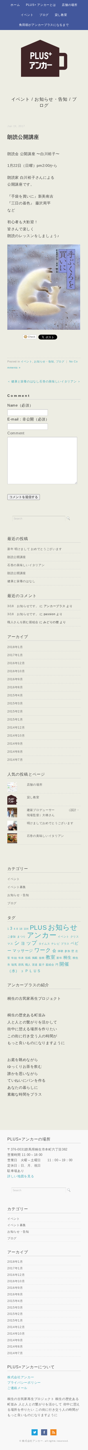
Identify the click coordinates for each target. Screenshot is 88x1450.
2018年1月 (15, 647)
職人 (28, 964)
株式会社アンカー (20, 1377)
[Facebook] (45, 1432)
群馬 (21, 964)
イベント (27, 15)
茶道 (35, 964)
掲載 (35, 957)
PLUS (38, 927)
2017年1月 (15, 655)
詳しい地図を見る (20, 1176)
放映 (41, 957)
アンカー (42, 935)
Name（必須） (20, 405)
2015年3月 (15, 703)
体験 (60, 951)
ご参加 (11, 936)
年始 (14, 957)
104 (26, 928)
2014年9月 (15, 743)
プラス (65, 943)
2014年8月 (15, 751)
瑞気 (14, 964)
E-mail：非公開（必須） (28, 419)
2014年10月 (16, 735)
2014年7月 (15, 759)
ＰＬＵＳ (33, 971)
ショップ (25, 943)
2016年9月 (15, 679)
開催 (64, 964)
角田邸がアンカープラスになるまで (44, 25)
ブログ (44, 15)
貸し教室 (61, 15)
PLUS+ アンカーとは (41, 5)
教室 (50, 957)
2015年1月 (15, 719)
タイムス (44, 943)
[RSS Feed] (53, 1432)
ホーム (15, 5)
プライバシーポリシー (24, 1382)
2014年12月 (16, 727)
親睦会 (50, 964)
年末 (21, 957)
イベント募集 (16, 887)
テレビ (55, 943)
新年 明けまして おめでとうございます (34, 549)
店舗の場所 (69, 5)
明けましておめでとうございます (50, 823)
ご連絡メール (17, 1388)
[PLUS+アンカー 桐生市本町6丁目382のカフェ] (44, 43)
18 (20, 928)
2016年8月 (15, 687)
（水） (13, 971)
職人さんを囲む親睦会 (22, 622)
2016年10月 (16, 671)
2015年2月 (15, 711)
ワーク (42, 950)
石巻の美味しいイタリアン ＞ (60, 381)
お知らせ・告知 (50, 99)
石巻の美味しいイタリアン (25, 565)
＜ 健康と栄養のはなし (23, 381)
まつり (21, 936)
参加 (67, 951)
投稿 (28, 957)
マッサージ (22, 951)
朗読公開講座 (16, 557)
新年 (59, 957)
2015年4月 (15, 695)
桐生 (67, 957)
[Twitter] (36, 1432)
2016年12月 (16, 663)
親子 (41, 964)
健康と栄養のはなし (21, 581)
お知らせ (63, 927)
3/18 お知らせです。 (23, 606)
